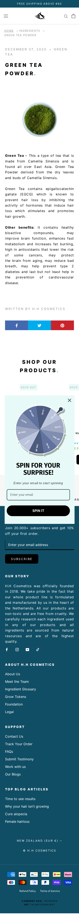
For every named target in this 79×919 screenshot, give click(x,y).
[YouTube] (27, 649)
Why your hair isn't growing (27, 806)
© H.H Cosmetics (39, 850)
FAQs (9, 751)
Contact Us (14, 736)
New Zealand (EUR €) (37, 840)
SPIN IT (38, 511)
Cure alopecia (16, 814)
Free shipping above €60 (39, 3)
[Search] (66, 16)
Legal (9, 712)
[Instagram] (17, 649)
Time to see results (20, 799)
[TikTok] (37, 649)
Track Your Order (18, 744)
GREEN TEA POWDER (20, 35)
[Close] (69, 400)
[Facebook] (6, 649)
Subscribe (21, 559)
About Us (12, 674)
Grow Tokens (15, 697)
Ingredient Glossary (20, 689)
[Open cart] (73, 16)
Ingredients (29, 30)
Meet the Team (17, 681)
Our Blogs (13, 774)
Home (9, 30)
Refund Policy (27, 891)
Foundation (14, 704)
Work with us (15, 767)
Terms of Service (50, 891)
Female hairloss (17, 821)
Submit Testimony (19, 759)
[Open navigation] (6, 16)
